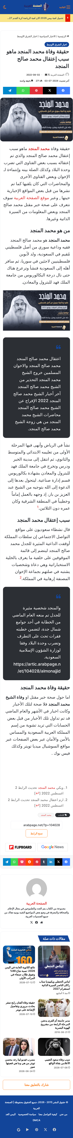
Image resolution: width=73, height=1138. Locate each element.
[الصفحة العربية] (36, 7)
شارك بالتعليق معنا (37, 1085)
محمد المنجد (46, 788)
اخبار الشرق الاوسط (27, 36)
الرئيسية (62, 36)
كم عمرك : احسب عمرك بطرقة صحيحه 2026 (39, 18)
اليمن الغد (11, 1114)
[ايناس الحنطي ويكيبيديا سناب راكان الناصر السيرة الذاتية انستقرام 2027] (54, 962)
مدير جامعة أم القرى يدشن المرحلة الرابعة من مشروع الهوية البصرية (55, 1024)
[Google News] (52, 847)
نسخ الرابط (37, 833)
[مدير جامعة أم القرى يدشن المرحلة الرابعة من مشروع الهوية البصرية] (54, 1008)
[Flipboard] (20, 847)
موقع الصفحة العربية (31, 197)
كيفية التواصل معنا (48, 1114)
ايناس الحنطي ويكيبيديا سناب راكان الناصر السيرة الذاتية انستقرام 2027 (54, 985)
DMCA (36, 1120)
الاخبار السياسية (47, 36)
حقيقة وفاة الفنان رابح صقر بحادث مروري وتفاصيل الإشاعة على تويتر (20, 1006)
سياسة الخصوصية (27, 1114)
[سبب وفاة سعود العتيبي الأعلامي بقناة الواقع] (54, 1047)
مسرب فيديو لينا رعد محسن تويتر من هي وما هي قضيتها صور (20, 1063)
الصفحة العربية (57, 74)
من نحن (63, 1114)
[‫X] (31, 922)
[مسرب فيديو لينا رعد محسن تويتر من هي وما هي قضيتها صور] (19, 1047)
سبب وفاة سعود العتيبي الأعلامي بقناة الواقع (57, 1061)
